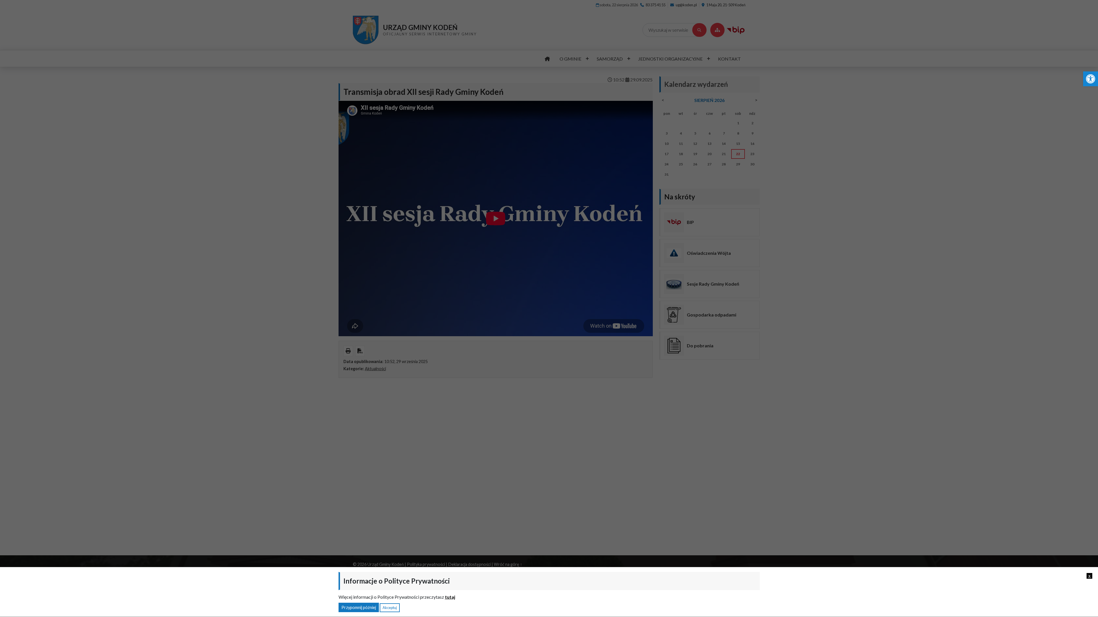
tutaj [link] (450, 597)
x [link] (1089, 575)
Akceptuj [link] (390, 607)
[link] (1090, 78)
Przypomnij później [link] (358, 607)
